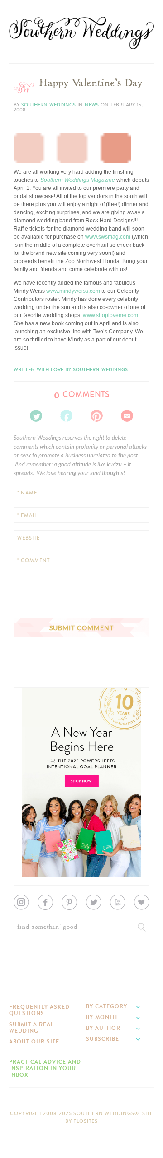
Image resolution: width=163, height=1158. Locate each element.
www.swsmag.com (107, 237)
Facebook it (34, 104)
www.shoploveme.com (110, 315)
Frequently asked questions (39, 1010)
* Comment (33, 560)
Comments (82, 394)
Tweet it (29, 111)
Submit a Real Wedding (31, 1027)
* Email (27, 515)
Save (26, 97)
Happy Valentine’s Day (91, 83)
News (92, 104)
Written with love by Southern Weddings (71, 369)
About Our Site (34, 1042)
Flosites (85, 1121)
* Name (27, 493)
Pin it (26, 118)
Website (28, 538)
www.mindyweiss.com (73, 291)
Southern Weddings (81, 33)
